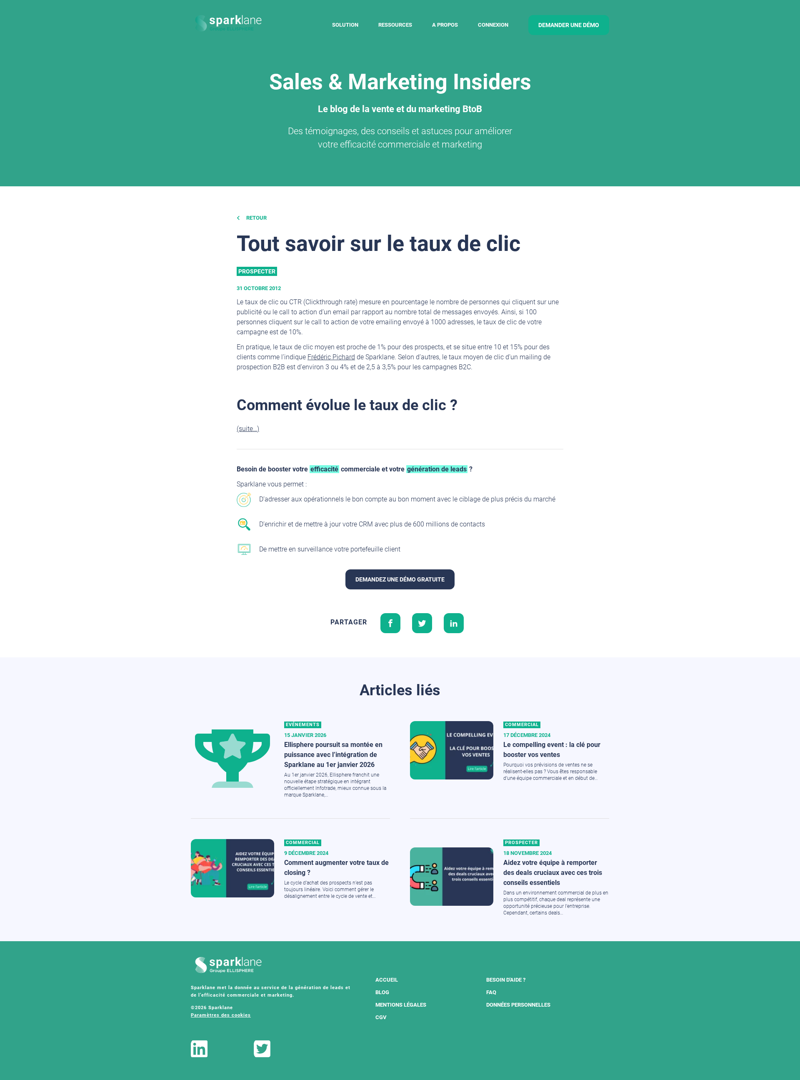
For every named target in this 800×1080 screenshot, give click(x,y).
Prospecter (256, 271)
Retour (256, 218)
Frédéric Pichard (331, 357)
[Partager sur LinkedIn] (453, 622)
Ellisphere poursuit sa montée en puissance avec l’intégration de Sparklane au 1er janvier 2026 (333, 755)
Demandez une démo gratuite (400, 579)
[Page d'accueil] (228, 24)
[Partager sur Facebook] (390, 622)
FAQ (491, 992)
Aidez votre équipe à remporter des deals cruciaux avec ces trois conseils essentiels (552, 873)
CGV (381, 1017)
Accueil (386, 980)
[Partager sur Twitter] (422, 622)
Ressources (395, 25)
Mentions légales (400, 1005)
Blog (382, 992)
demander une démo (568, 25)
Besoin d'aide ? (505, 980)
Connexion (493, 25)
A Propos (445, 25)
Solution (345, 25)
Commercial (522, 724)
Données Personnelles (518, 1005)
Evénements (303, 724)
